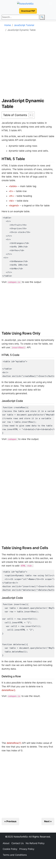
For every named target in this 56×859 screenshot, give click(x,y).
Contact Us (17, 843)
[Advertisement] (28, 66)
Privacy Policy (26, 849)
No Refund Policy (35, 843)
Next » (48, 821)
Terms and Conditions (15, 855)
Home (7, 25)
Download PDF (28, 11)
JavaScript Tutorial (24, 25)
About (6, 843)
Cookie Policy (10, 849)
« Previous (10, 821)
